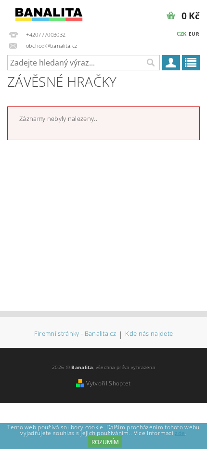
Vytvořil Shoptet (108, 383)
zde (180, 433)
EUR (194, 33)
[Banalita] (49, 12)
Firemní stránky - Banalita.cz (75, 334)
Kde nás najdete (149, 334)
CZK (182, 33)
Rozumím (105, 442)
